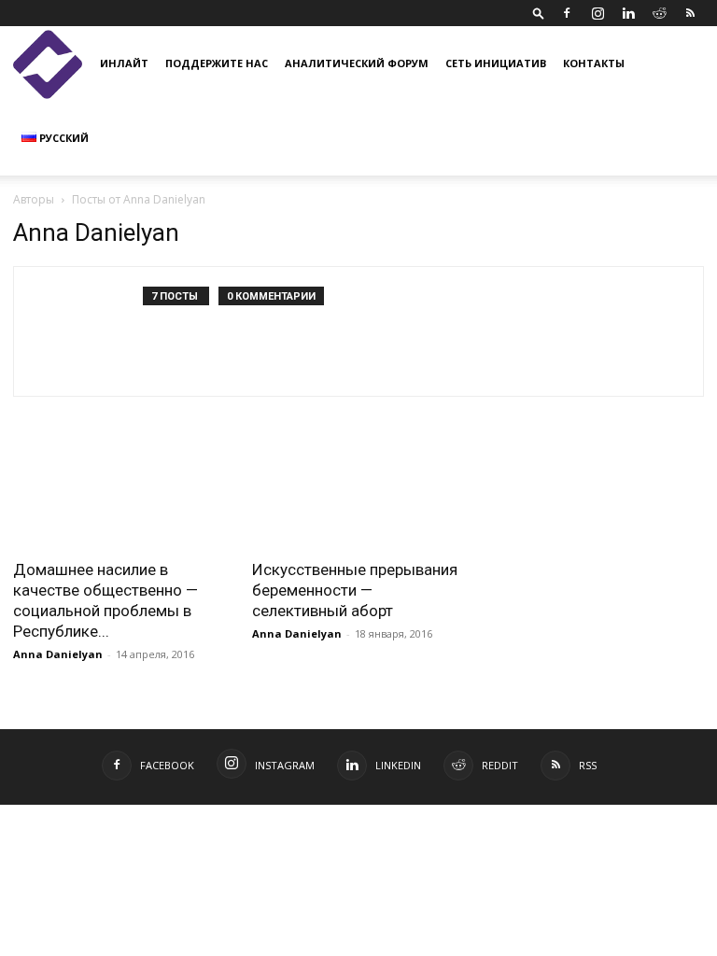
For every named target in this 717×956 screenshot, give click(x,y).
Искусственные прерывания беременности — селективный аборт (354, 590)
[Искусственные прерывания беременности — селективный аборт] (358, 494)
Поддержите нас (216, 63)
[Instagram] (597, 13)
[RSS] (690, 13)
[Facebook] (567, 13)
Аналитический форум (357, 63)
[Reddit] (659, 13)
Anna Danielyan (58, 654)
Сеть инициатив (495, 63)
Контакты (594, 63)
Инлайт (124, 63)
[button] (539, 13)
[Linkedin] (628, 13)
